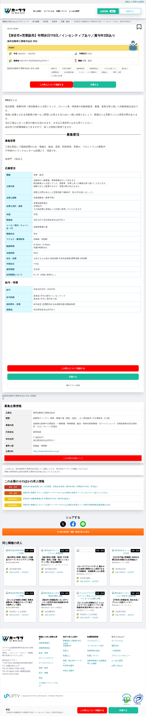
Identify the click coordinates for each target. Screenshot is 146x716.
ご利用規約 (116, 650)
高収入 (66, 650)
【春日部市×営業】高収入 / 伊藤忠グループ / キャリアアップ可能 (20, 558)
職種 (80, 60)
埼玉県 (45, 21)
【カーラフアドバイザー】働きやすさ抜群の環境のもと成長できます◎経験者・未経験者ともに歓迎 (91, 568)
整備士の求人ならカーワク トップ (15, 21)
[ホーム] (12, 640)
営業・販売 (65, 21)
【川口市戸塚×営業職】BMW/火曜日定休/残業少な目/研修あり (125, 558)
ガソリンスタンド (46, 658)
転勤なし (66, 655)
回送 (40, 678)
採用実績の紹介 (93, 650)
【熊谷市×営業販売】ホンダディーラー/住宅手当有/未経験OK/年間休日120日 (55, 602)
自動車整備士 (44, 643)
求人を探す (37, 11)
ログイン (130, 11)
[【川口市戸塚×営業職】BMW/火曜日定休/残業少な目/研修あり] (126, 552)
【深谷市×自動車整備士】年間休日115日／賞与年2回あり (46, 498)
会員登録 (107, 11)
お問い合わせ (117, 665)
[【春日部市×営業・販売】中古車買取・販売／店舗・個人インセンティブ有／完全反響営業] (55, 552)
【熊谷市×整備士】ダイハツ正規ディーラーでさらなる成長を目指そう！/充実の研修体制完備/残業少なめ (66, 505)
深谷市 (54, 21)
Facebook (73, 524)
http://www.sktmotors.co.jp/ (46, 451)
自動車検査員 (44, 648)
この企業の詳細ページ (73, 458)
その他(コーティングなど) (48, 683)
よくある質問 (74, 11)
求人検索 (35, 21)
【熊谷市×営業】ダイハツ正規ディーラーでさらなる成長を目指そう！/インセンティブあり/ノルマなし (65, 492)
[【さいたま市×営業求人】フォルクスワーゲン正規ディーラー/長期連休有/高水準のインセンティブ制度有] (91, 596)
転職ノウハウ (61, 11)
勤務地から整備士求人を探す (72, 641)
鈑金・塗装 (43, 653)
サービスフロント (46, 663)
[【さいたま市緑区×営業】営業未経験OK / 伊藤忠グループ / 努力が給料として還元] (20, 595)
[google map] (73, 339)
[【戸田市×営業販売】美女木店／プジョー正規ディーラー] (126, 595)
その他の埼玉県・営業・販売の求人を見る (73, 532)
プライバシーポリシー (120, 655)
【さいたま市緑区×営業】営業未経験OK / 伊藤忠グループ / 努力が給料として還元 (19, 602)
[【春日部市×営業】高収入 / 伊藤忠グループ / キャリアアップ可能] (20, 552)
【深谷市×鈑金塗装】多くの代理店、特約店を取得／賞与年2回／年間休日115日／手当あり (60, 486)
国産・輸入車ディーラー (72, 661)
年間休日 (83, 53)
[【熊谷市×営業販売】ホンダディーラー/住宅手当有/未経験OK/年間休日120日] (55, 595)
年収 (15, 53)
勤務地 (16, 60)
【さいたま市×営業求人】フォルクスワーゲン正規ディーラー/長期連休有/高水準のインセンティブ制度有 (90, 605)
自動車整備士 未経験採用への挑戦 (96, 661)
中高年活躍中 (68, 665)
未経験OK (67, 645)
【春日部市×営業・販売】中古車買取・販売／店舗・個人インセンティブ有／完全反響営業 (55, 559)
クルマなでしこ (93, 640)
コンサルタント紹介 (95, 645)
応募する (95, 84)
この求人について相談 (51, 84)
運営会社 (115, 645)
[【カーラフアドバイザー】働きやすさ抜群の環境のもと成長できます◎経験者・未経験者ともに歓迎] (91, 557)
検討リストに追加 (73, 385)
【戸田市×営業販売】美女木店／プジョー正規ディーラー (125, 601)
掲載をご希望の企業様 (134, 2)
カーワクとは (49, 11)
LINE (83, 524)
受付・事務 (43, 673)
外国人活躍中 (68, 670)
